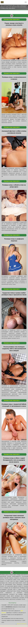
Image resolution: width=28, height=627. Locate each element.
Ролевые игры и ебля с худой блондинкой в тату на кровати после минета (14, 460)
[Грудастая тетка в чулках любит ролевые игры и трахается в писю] (14, 313)
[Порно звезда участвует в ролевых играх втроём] (14, 44)
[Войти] (7, 2)
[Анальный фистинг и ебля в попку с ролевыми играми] (14, 152)
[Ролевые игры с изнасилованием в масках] (14, 98)
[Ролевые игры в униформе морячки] (14, 259)
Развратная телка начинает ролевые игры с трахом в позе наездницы (14, 517)
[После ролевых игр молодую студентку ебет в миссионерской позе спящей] (14, 369)
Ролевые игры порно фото (12, 19)
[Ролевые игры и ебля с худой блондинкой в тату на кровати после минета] (14, 481)
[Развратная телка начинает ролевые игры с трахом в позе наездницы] (14, 538)
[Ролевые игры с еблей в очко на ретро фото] (14, 205)
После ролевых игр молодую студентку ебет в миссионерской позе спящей (14, 348)
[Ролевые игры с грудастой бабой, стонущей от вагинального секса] (14, 425)
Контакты (12, 603)
